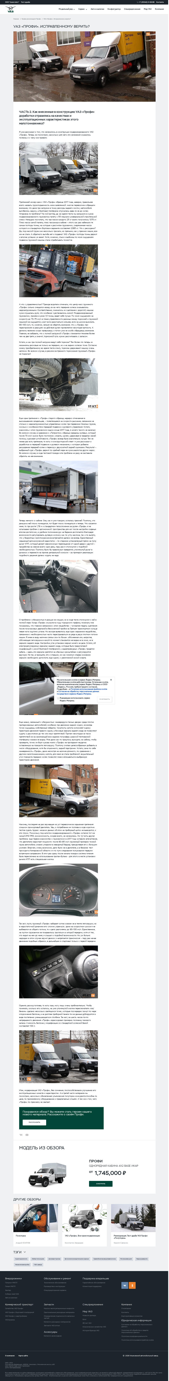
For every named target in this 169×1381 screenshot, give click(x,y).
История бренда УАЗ (91, 1330)
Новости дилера (89, 1315)
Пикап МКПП (10, 1286)
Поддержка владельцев (96, 1278)
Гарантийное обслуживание (94, 1283)
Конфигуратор (114, 9)
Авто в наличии (97, 9)
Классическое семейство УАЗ (94, 1327)
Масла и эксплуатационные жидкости (59, 1308)
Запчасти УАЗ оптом (52, 1325)
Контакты (160, 2)
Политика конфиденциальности (134, 1336)
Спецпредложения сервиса (55, 1290)
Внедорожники (13, 1278)
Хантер (8, 1290)
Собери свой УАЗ (12, 1294)
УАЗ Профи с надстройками (16, 1316)
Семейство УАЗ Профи (14, 1308)
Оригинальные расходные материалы (59, 1312)
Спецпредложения (132, 9)
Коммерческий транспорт (19, 1304)
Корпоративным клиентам (131, 1316)
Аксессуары (50, 1331)
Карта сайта (23, 1356)
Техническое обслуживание (55, 1283)
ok (132, 1285)
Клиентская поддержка (92, 1286)
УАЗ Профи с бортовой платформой (19, 1312)
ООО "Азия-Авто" (12, 2)
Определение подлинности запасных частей (59, 1317)
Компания (159, 9)
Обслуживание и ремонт (57, 1278)
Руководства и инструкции (54, 1286)
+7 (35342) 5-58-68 (146, 2)
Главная (16, 19)
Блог (85, 1319)
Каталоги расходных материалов (57, 1322)
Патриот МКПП (11, 1283)
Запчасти (49, 1304)
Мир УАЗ (147, 9)
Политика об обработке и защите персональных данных (134, 1331)
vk (124, 1285)
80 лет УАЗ (87, 1323)
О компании (126, 1308)
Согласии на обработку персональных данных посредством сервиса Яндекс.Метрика (78, 692)
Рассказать (34, 1122)
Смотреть (101, 1184)
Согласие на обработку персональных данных (136, 1325)
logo (13, 9)
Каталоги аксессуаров (52, 1336)
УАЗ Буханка (10, 1320)
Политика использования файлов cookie (137, 1340)
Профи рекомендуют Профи (31, 19)
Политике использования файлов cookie (89, 689)
